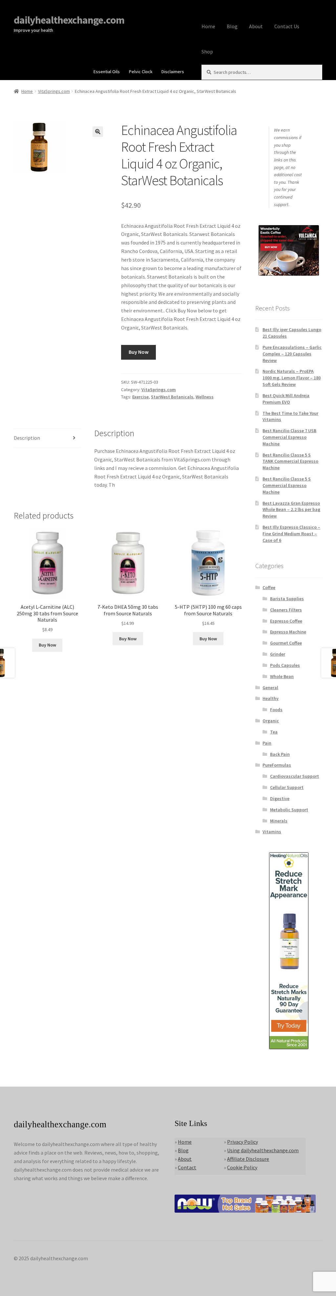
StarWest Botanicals (172, 397)
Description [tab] (27, 438)
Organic (270, 721)
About (256, 26)
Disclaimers (172, 71)
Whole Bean (282, 676)
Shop (207, 51)
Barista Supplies (287, 599)
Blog (232, 26)
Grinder (277, 654)
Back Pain (280, 754)
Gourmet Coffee (286, 643)
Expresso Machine (288, 632)
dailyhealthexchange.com (69, 20)
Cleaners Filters (286, 610)
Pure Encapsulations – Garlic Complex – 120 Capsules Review (292, 353)
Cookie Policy (242, 1167)
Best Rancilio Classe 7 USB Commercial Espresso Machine (289, 437)
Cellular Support (287, 787)
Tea (274, 732)
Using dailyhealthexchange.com (263, 1150)
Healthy (270, 698)
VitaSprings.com (54, 91)
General (270, 687)
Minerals (278, 821)
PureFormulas (276, 765)
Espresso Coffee (286, 621)
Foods (276, 709)
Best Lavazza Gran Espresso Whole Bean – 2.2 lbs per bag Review (291, 509)
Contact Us (286, 26)
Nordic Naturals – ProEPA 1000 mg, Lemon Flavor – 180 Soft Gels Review (291, 377)
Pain (266, 743)
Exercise (140, 397)
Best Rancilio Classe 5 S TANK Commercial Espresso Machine (290, 461)
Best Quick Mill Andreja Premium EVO (285, 399)
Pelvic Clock (141, 71)
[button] (98, 131)
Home (208, 26)
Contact (187, 1167)
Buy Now (139, 352)
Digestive (279, 798)
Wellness (205, 397)
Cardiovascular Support (294, 776)
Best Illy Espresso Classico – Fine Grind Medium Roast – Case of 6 (291, 533)
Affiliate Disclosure (248, 1159)
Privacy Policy (242, 1141)
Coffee (268, 587)
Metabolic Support (289, 810)
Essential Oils (107, 71)
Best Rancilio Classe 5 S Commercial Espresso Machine (286, 485)
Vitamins (271, 832)
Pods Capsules (285, 665)
